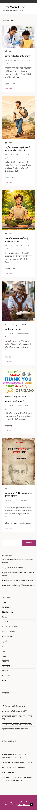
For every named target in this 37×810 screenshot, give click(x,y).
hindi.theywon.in (23, 60)
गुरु (6, 357)
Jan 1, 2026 (8, 245)
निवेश (3, 651)
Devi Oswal (6, 607)
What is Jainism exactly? (12, 772)
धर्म (6, 51)
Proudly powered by (17, 802)
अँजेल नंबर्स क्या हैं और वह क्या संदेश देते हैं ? (15, 711)
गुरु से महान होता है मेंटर (14, 329)
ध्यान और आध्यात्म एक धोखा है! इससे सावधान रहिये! (16, 240)
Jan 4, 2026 (8, 154)
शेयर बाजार (5, 671)
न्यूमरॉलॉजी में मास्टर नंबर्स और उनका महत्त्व (15, 729)
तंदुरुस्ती (4, 641)
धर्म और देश (8, 523)
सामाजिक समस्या (25, 523)
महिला (4, 656)
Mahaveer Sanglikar (12, 325)
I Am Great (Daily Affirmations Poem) (17, 762)
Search (29, 543)
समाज (10, 51)
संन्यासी (7, 178)
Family (5, 617)
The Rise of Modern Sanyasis (13, 767)
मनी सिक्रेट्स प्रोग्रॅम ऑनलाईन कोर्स (13, 706)
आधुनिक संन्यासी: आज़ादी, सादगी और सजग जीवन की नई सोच (17, 149)
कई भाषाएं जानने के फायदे (14, 401)
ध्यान (13, 269)
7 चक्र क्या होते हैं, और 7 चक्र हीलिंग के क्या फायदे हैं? (18, 586)
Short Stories (7, 636)
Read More (9, 88)
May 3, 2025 (8, 500)
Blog (4, 602)
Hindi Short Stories (9, 622)
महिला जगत (5, 661)
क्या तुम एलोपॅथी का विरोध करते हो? (18, 56)
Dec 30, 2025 (9, 334)
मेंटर (10, 357)
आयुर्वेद (7, 84)
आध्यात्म (7, 269)
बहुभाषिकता (8, 426)
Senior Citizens (8, 632)
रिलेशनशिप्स (6, 666)
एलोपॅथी (13, 84)
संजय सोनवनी (6, 676)
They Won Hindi (14, 7)
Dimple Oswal (7, 612)
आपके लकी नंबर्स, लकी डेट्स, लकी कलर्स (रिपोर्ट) (17, 724)
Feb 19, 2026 (9, 60)
